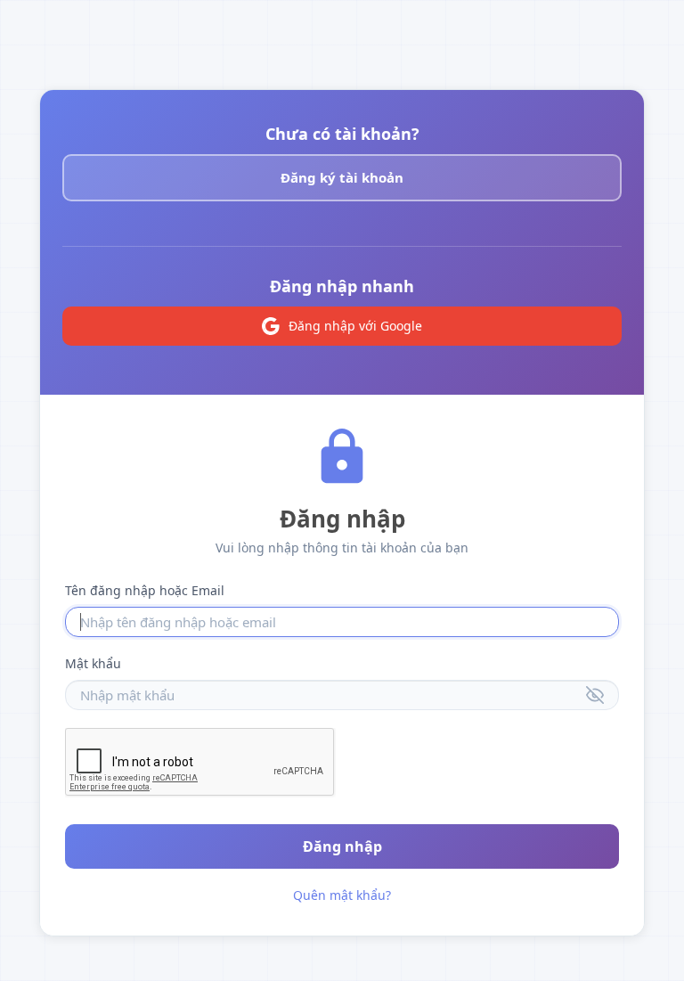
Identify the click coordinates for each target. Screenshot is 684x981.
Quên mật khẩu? (342, 895)
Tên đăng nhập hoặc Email (144, 590)
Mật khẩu (93, 663)
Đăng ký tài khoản (342, 177)
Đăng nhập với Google (355, 325)
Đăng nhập (342, 846)
